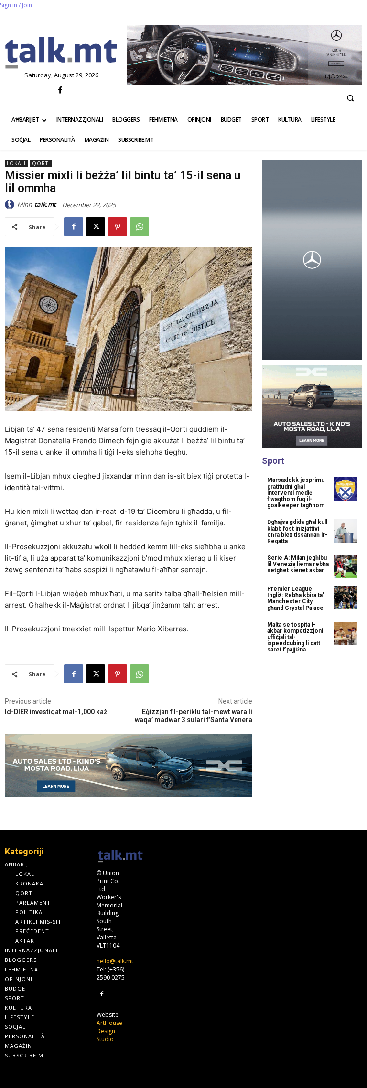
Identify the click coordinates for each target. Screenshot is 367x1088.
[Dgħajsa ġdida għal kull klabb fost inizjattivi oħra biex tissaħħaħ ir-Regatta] (345, 531)
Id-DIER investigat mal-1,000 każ (56, 711)
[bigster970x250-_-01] (128, 766)
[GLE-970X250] (244, 55)
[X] (95, 226)
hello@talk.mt (115, 961)
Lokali (16, 163)
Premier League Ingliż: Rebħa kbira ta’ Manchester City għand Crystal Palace (295, 598)
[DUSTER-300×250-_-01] (312, 406)
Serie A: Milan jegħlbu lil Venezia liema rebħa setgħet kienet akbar (298, 564)
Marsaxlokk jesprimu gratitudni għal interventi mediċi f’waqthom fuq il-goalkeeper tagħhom (295, 493)
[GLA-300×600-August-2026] (312, 260)
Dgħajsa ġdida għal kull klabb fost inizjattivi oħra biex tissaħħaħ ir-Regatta (297, 531)
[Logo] (61, 53)
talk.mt (45, 204)
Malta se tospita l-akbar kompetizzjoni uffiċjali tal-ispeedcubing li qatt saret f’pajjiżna (295, 637)
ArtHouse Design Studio (109, 1031)
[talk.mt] (11, 204)
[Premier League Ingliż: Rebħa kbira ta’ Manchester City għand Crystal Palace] (345, 597)
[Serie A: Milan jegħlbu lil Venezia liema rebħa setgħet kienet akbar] (345, 566)
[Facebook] (60, 90)
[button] (350, 98)
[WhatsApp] (139, 226)
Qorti (41, 163)
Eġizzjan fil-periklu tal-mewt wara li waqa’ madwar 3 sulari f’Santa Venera (193, 716)
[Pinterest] (117, 226)
